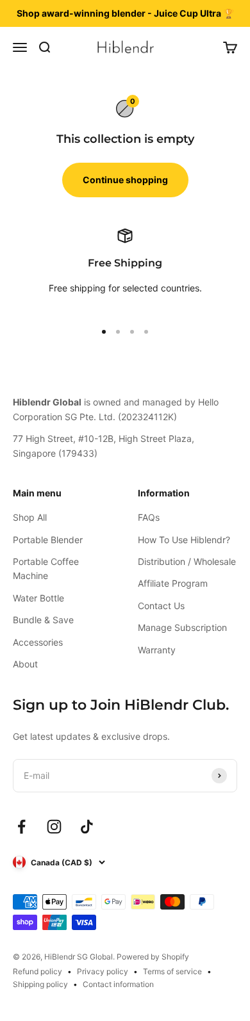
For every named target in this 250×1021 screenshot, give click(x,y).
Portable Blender (48, 539)
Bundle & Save (43, 619)
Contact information (118, 984)
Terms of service (172, 971)
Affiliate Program (173, 583)
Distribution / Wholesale (187, 561)
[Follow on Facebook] (21, 826)
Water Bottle (38, 597)
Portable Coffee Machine (46, 568)
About (25, 663)
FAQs (149, 517)
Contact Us (161, 605)
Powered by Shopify (153, 956)
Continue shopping (125, 179)
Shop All (30, 517)
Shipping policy (40, 984)
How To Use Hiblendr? (184, 539)
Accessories (38, 642)
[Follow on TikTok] (87, 826)
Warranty (157, 649)
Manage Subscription (182, 627)
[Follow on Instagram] (54, 826)
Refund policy (37, 971)
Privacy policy (102, 971)
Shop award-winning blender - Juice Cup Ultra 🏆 (125, 13)
